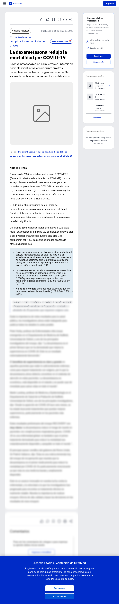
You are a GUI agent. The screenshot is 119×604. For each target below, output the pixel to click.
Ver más (97, 117)
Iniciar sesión (59, 596)
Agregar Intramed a (60, 41)
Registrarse (59, 588)
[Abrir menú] (4, 3)
